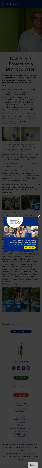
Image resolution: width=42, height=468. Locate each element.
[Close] (39, 215)
